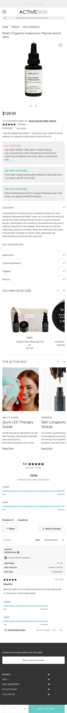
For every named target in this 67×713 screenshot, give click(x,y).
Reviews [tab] (8, 520)
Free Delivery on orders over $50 (33, 3)
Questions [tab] (23, 520)
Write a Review (55, 529)
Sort (38, 539)
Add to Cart (46, 709)
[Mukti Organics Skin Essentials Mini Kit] (29, 299)
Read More (8, 448)
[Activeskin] (33, 11)
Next (35, 105)
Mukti (30, 337)
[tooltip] (15, 630)
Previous (32, 105)
